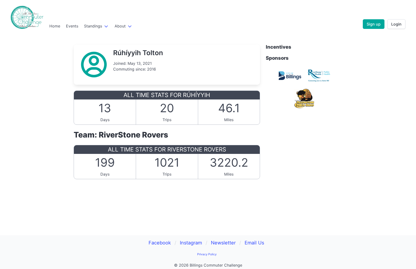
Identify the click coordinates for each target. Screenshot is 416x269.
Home (54, 26)
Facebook (160, 243)
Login (396, 24)
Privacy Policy (207, 254)
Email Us (254, 243)
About (120, 26)
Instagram (191, 243)
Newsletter (223, 243)
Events (72, 26)
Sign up (374, 24)
